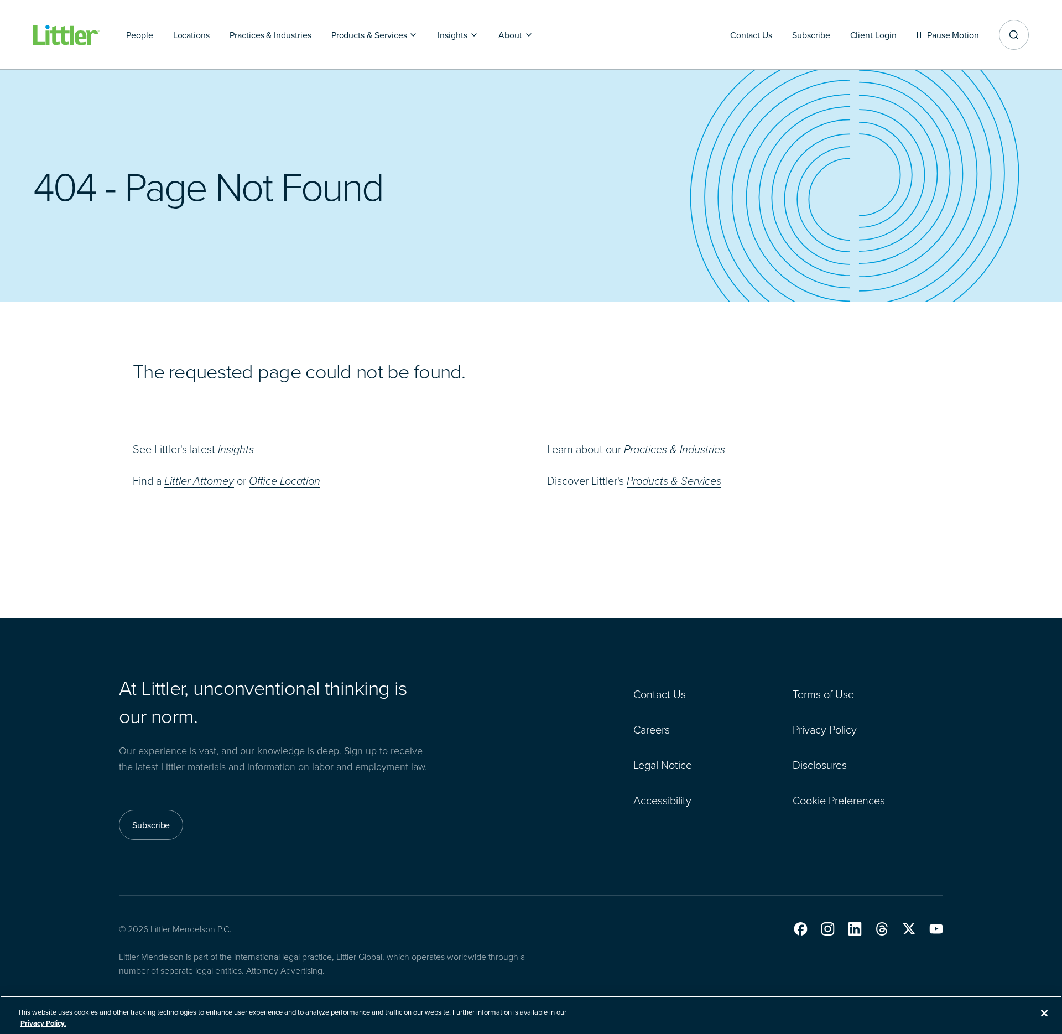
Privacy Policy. (43, 1022)
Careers (651, 729)
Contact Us (659, 694)
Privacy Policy (825, 729)
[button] (801, 929)
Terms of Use (823, 694)
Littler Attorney (199, 480)
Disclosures (820, 764)
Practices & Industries (674, 449)
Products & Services (674, 480)
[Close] (1044, 1013)
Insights (236, 449)
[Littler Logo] (66, 35)
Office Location (284, 480)
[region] (531, 1015)
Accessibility (662, 800)
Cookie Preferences (839, 800)
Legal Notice (662, 764)
